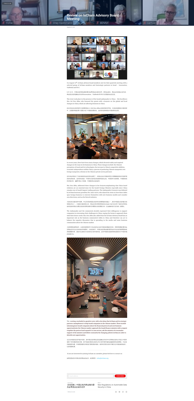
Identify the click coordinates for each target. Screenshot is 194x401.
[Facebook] (116, 392)
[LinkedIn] (123, 392)
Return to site (7, 3)
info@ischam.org (103, 358)
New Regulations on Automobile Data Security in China (112, 386)
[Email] (126, 392)
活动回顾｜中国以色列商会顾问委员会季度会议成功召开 (81, 386)
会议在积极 (70, 340)
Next (99, 382)
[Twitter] (119, 392)
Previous (70, 382)
